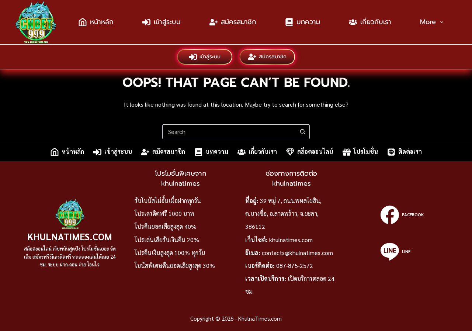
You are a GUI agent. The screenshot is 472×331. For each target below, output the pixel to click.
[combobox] (229, 131)
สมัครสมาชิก (238, 22)
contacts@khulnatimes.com (297, 252)
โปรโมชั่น (366, 152)
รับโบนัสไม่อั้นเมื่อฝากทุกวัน (168, 200)
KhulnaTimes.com (69, 236)
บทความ (308, 22)
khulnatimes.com (291, 240)
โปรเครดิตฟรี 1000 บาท (164, 213)
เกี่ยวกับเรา (375, 22)
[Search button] (302, 132)
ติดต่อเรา (410, 152)
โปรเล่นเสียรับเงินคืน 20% (167, 240)
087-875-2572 (294, 265)
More (428, 22)
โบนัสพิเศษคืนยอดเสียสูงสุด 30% (175, 265)
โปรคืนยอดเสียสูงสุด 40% (166, 226)
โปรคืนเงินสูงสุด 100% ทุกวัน (170, 252)
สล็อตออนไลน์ (315, 152)
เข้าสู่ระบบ (167, 22)
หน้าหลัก (102, 22)
